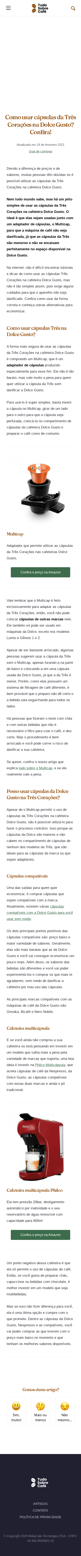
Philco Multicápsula (50, 1065)
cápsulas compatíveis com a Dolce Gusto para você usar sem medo (40, 912)
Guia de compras (40, 151)
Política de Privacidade (40, 1517)
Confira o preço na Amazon (41, 572)
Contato (40, 1510)
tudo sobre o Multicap (35, 768)
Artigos (40, 1504)
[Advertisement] (40, 58)
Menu (8, 8)
